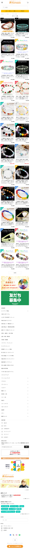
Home (2, 14)
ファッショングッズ (5, 378)
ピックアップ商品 (5, 310)
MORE (15, 272)
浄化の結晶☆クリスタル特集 (7, 355)
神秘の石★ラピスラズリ (6, 320)
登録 (26, 446)
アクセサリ (3, 381)
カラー (2, 413)
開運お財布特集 (4, 368)
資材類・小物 (4, 394)
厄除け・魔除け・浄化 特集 (7, 333)
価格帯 (2, 410)
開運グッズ (3, 390)
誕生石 (2, 400)
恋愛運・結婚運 (4, 339)
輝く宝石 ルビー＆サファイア (7, 352)
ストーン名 (3, 397)
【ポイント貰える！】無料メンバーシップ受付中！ (15, 11)
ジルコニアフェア (5, 374)
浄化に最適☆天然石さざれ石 (7, 365)
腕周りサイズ (4, 416)
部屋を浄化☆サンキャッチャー (7, 358)
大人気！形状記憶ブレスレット (7, 317)
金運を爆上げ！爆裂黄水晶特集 (7, 326)
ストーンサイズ (4, 403)
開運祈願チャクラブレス (6, 362)
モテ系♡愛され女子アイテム (7, 371)
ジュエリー (3, 387)
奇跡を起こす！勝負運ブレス (7, 323)
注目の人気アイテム (5, 314)
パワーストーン (4, 384)
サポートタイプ (4, 406)
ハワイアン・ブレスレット (6, 342)
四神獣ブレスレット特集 (6, 349)
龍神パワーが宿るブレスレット (7, 330)
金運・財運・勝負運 (5, 336)
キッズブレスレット (5, 346)
